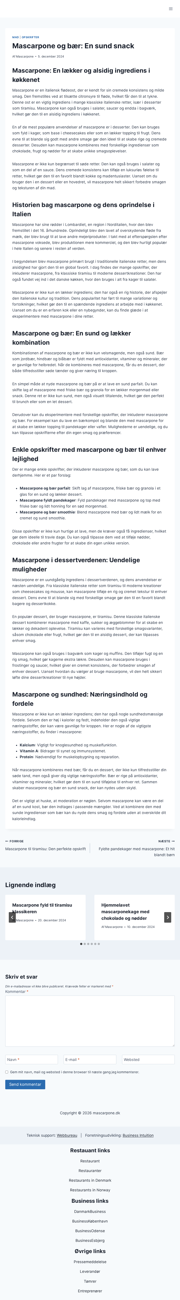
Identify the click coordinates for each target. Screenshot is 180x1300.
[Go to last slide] (12, 917)
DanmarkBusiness (90, 1211)
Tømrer (90, 1281)
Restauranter (90, 1171)
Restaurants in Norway (90, 1190)
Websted (132, 1059)
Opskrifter (30, 37)
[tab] (81, 944)
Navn (13, 1059)
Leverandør (90, 1271)
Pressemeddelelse (90, 1262)
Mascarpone (25, 56)
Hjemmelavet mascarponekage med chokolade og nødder (125, 911)
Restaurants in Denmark (90, 1180)
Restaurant (90, 1161)
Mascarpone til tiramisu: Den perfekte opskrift (45, 845)
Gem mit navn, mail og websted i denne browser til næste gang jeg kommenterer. (74, 1072)
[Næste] (167, 917)
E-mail (72, 1059)
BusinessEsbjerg (90, 1240)
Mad (15, 37)
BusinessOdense (90, 1231)
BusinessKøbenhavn (90, 1221)
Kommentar (17, 991)
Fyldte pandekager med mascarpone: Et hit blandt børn (137, 848)
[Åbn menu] (171, 8)
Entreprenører (90, 1291)
